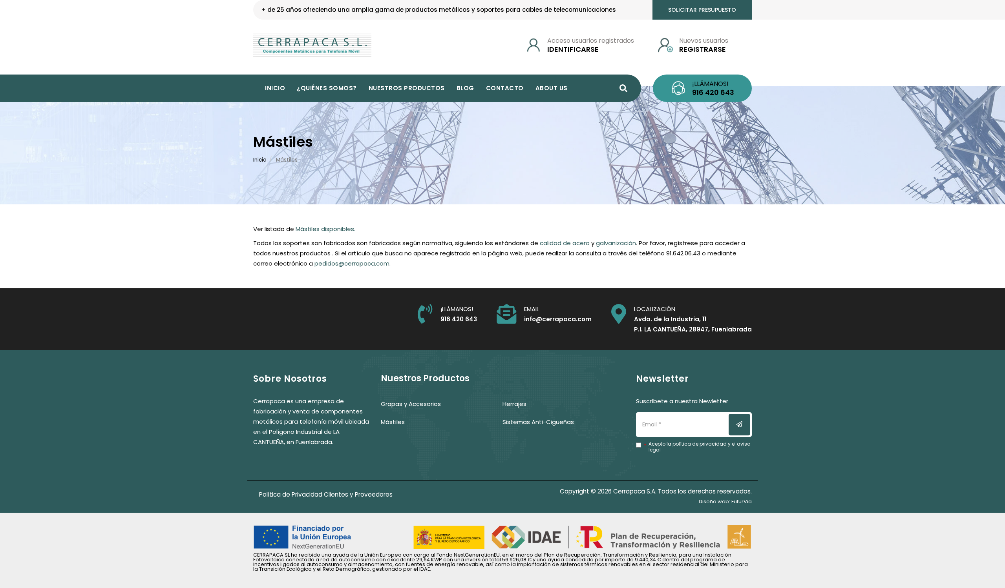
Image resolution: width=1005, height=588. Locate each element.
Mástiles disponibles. (325, 229)
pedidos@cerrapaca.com (351, 263)
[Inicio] (312, 45)
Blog (465, 88)
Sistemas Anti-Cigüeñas (538, 422)
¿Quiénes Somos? (327, 88)
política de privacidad (699, 444)
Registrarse (702, 49)
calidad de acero (565, 243)
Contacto (505, 88)
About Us (551, 88)
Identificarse (573, 49)
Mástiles (393, 422)
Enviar (744, 424)
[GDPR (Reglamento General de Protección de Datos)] (641, 447)
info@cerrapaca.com (558, 319)
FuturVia (741, 501)
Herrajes (514, 404)
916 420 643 (713, 92)
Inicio (275, 88)
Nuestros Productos (407, 88)
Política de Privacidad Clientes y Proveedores (326, 494)
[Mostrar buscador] (623, 88)
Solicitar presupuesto (702, 10)
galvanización (616, 243)
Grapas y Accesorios (411, 404)
